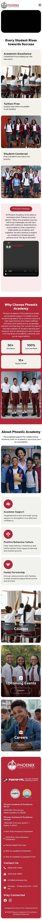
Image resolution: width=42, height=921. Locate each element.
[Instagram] (10, 900)
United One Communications (26, 908)
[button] (40, 4)
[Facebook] (5, 900)
